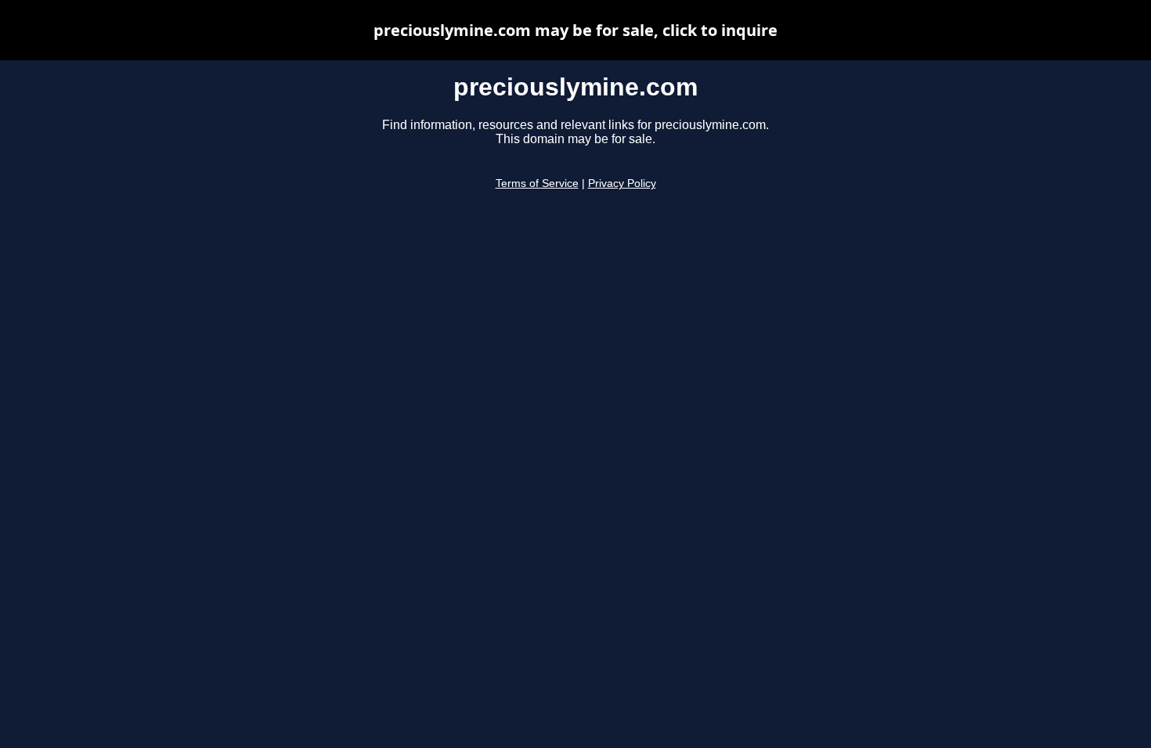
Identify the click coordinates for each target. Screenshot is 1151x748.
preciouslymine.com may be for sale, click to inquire (575, 30)
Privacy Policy (622, 183)
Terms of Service (537, 183)
